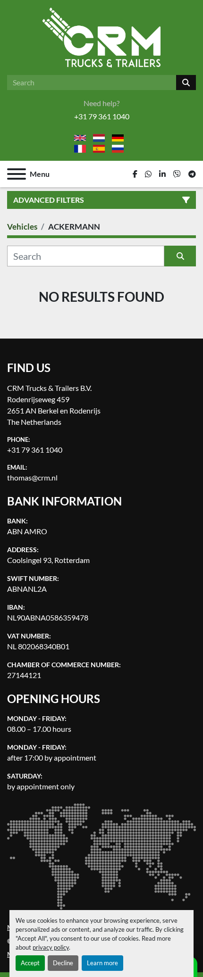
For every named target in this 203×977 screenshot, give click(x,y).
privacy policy (51, 947)
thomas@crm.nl (32, 477)
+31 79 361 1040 (101, 116)
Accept (30, 963)
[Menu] (16, 174)
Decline (63, 963)
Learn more (102, 963)
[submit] (186, 82)
